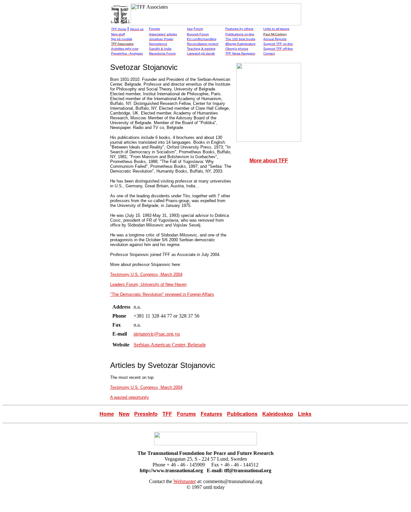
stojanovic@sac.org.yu (157, 334)
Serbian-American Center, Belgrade (170, 344)
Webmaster (184, 481)
